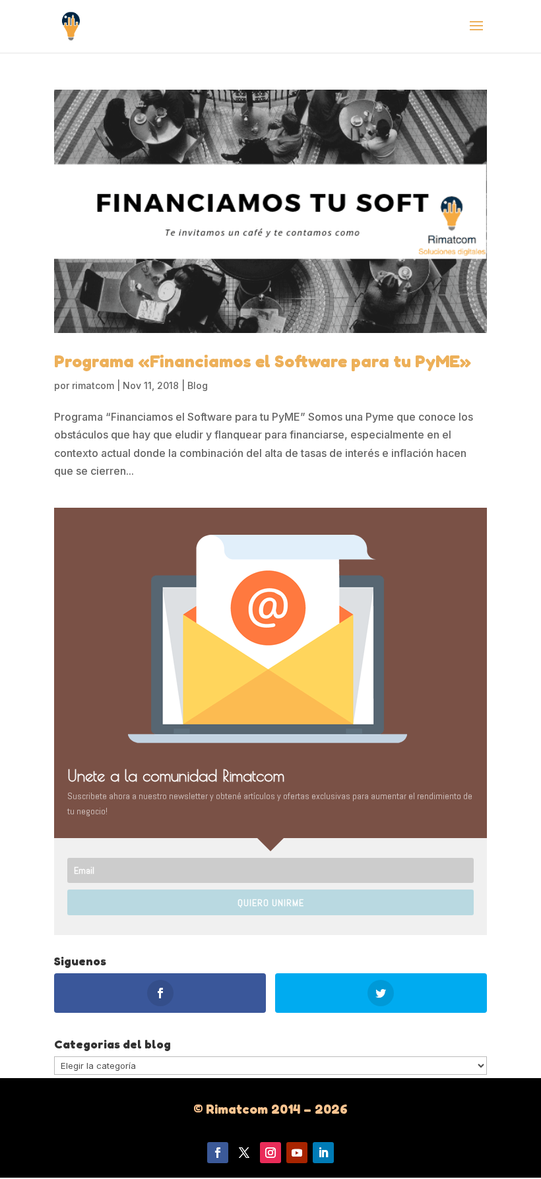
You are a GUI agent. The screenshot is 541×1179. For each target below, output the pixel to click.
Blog (197, 385)
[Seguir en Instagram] (270, 1152)
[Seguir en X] (244, 1152)
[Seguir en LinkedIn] (323, 1152)
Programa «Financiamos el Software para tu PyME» (262, 361)
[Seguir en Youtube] (296, 1152)
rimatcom (93, 385)
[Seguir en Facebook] (217, 1152)
